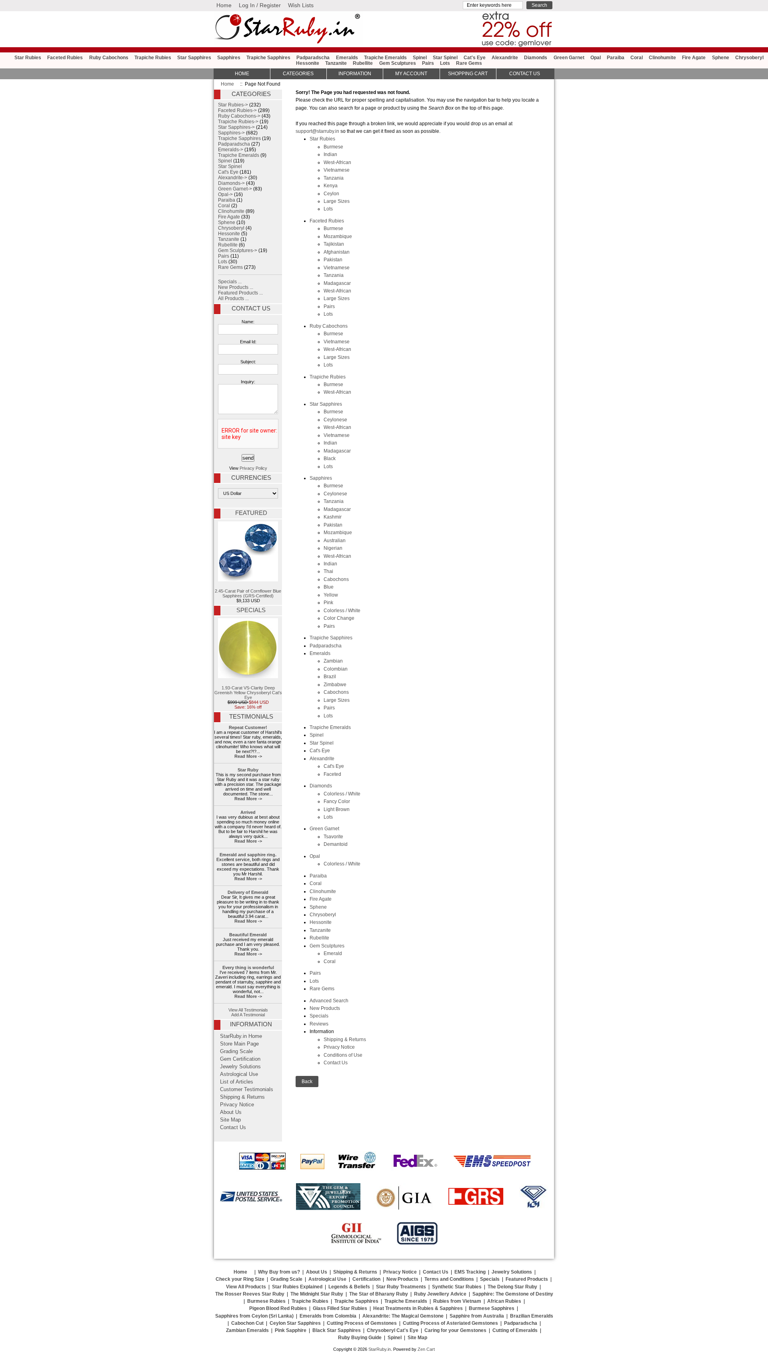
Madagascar (337, 283)
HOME (242, 73)
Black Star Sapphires (336, 1330)
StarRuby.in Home (241, 1036)
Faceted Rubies (65, 57)
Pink (328, 602)
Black (330, 458)
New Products (325, 1008)
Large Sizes (337, 201)
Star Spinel (445, 57)
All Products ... (233, 298)
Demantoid (336, 844)
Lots (445, 63)
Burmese (333, 147)
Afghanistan (337, 252)
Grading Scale (236, 1051)
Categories (298, 73)
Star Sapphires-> (236, 127)
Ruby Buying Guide (360, 1337)
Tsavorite (333, 836)
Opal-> (225, 194)
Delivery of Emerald (248, 892)
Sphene (720, 57)
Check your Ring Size (240, 1279)
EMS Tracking (470, 1272)
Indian (330, 154)
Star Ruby (248, 769)
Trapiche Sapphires (268, 57)
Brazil (330, 676)
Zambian (333, 661)
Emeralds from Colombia (328, 1316)
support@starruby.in (317, 131)
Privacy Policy (253, 468)
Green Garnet (569, 57)
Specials (319, 1016)
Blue (329, 587)
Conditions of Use (343, 1055)
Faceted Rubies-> (237, 110)
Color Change (339, 618)
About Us (231, 1112)
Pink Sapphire (290, 1330)
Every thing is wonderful (248, 967)
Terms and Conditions (449, 1279)
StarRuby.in (379, 1349)
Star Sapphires (194, 57)
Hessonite (307, 63)
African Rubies (504, 1301)
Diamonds (535, 57)
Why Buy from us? (279, 1272)
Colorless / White (342, 610)
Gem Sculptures (397, 63)
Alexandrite (505, 57)
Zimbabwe (335, 684)
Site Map (230, 1120)
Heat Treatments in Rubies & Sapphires (418, 1308)
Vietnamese (337, 170)
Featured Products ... (240, 293)
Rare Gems (469, 63)
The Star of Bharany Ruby (378, 1294)
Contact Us (336, 1063)
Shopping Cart (468, 73)
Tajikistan (334, 244)
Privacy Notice (339, 1047)
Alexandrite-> (232, 177)
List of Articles (236, 1082)
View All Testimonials (248, 1009)
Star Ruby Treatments (401, 1287)
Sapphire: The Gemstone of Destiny (512, 1294)
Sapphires (228, 57)
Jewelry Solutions (240, 1067)
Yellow (331, 595)
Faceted (332, 774)
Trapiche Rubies (152, 57)
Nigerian (333, 548)
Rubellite (363, 63)
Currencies (251, 478)
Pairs (428, 63)
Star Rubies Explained (297, 1287)
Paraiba (615, 57)
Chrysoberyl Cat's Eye (392, 1330)
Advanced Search (329, 1000)
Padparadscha (313, 57)
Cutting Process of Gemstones (362, 1323)
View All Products (246, 1287)
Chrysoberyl (749, 57)
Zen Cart (426, 1349)
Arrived (248, 812)
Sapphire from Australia (477, 1316)
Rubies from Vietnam (457, 1301)
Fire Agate (694, 57)
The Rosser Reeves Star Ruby (249, 1294)
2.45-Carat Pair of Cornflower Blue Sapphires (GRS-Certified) (248, 593)
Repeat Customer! (248, 727)
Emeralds (347, 57)
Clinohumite (662, 57)
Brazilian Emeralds (531, 1316)
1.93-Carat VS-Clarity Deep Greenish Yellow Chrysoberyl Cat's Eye (248, 692)
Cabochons (336, 579)
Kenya (331, 185)
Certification (366, 1279)
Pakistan (333, 259)
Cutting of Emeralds (515, 1330)
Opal (595, 57)
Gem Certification (240, 1059)
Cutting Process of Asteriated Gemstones (450, 1323)
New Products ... (235, 287)
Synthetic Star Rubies (457, 1287)
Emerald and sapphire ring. (248, 854)
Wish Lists (301, 5)
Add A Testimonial (248, 1014)
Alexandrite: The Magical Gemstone (403, 1316)
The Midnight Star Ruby (316, 1294)
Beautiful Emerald (248, 934)
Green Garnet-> (235, 189)
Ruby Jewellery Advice (440, 1294)
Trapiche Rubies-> (238, 121)
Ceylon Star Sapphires (295, 1323)
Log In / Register (260, 5)
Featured (251, 513)
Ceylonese (335, 420)
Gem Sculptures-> (237, 250)
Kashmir (333, 517)
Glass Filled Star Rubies (340, 1308)
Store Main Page (239, 1044)
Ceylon (331, 193)
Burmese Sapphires (491, 1308)
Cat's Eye (475, 57)
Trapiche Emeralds (385, 57)
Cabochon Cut (247, 1323)
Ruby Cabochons (108, 57)
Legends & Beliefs (349, 1287)
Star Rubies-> (233, 105)
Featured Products (527, 1279)
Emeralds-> (230, 149)
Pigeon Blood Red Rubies (278, 1308)
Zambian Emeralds (247, 1330)
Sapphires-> (231, 133)
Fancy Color (337, 801)
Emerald (333, 953)
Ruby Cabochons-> (239, 116)
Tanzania (334, 178)
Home (224, 5)
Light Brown (337, 809)
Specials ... (230, 281)
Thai (328, 571)
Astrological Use (239, 1074)
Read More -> (248, 756)
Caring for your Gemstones (455, 1330)
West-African (337, 162)
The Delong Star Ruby (512, 1287)
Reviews (319, 1024)
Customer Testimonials (246, 1089)
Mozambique (338, 236)
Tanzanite (336, 63)
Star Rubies (27, 57)
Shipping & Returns (345, 1039)
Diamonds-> (231, 183)
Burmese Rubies (266, 1301)
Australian (335, 540)
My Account (411, 73)
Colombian (336, 669)
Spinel (420, 57)
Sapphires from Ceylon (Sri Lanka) (254, 1316)
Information (354, 73)
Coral (636, 57)
